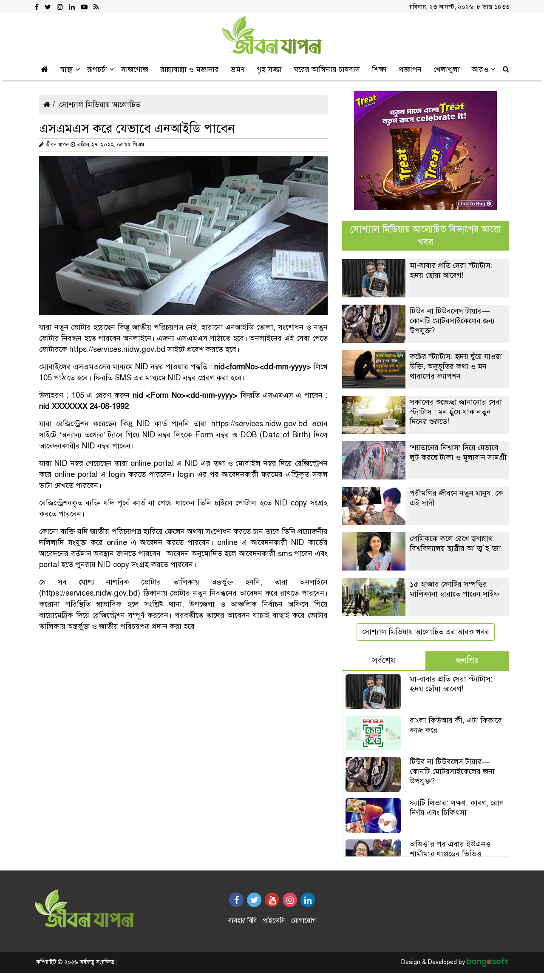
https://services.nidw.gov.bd (117, 349)
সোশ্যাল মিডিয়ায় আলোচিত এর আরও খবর (425, 631)
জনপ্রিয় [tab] (467, 660)
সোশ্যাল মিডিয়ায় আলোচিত (99, 104)
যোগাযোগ (303, 920)
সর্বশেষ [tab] (383, 660)
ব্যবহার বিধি (242, 920)
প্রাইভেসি (274, 920)
